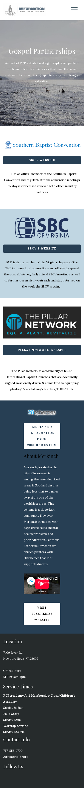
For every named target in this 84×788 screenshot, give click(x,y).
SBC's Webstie (42, 160)
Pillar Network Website (42, 350)
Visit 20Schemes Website (42, 614)
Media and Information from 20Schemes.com (42, 436)
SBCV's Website (42, 248)
